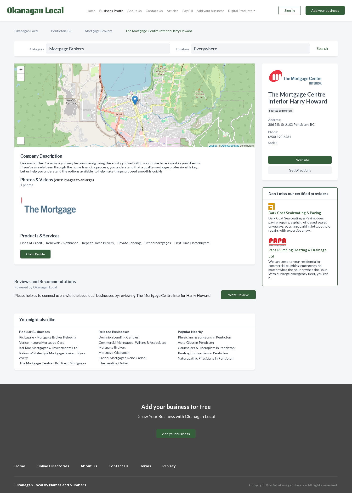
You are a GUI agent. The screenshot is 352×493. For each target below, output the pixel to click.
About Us (134, 11)
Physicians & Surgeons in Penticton (204, 337)
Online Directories (52, 466)
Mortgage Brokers (98, 31)
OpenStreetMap (230, 145)
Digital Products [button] (240, 11)
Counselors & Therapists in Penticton (206, 348)
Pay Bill (187, 11)
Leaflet (213, 145)
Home (91, 11)
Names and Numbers (67, 484)
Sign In (289, 10)
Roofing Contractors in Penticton (203, 353)
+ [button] (21, 70)
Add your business (210, 11)
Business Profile (111, 11)
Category (37, 49)
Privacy (169, 466)
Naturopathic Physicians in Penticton (205, 358)
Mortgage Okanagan (114, 352)
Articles (172, 11)
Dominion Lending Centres (119, 337)
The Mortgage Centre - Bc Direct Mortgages (52, 363)
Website (302, 160)
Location (182, 49)
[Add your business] (176, 428)
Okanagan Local (26, 31)
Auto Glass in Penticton (196, 342)
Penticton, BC (61, 31)
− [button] (21, 77)
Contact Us (154, 11)
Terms (145, 466)
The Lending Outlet (114, 363)
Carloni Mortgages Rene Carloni (122, 358)
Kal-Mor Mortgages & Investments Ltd (48, 348)
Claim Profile (35, 254)
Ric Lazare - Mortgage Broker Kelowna (47, 337)
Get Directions (300, 170)
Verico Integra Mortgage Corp (41, 342)
